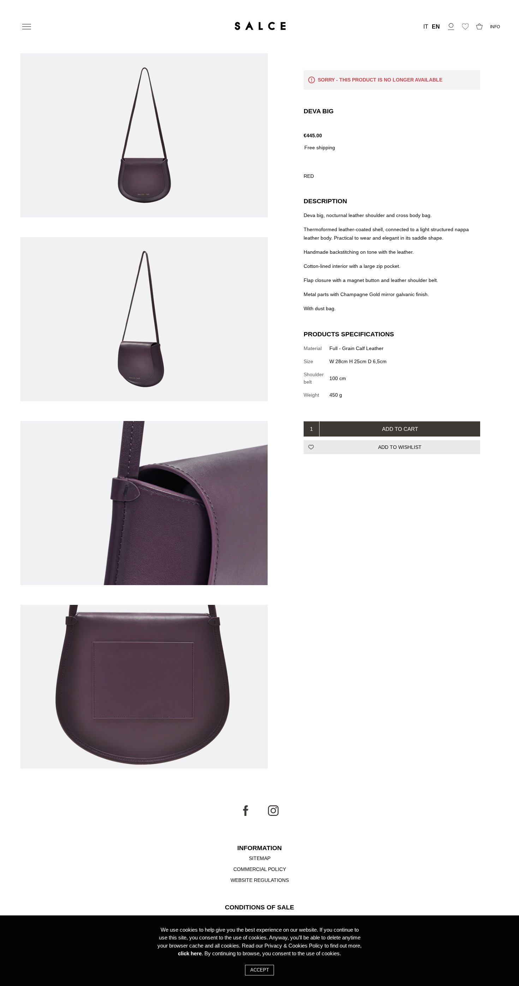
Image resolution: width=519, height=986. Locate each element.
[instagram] (273, 814)
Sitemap (259, 858)
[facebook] (245, 814)
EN (436, 27)
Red (309, 176)
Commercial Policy (259, 869)
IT (425, 27)
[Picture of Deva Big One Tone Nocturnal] (144, 136)
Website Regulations (260, 880)
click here (190, 953)
